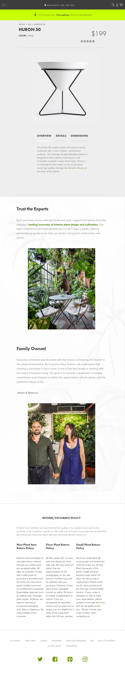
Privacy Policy (54, 645)
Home (22, 24)
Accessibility (71, 645)
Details (61, 135)
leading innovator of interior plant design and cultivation (63, 224)
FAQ (91, 640)
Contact (43, 640)
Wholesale (57, 640)
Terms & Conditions (106, 640)
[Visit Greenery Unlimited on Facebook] (55, 660)
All (29, 24)
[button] (88, 41)
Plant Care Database (76, 640)
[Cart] (121, 5)
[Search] (113, 5)
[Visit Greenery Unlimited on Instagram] (85, 660)
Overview (44, 135)
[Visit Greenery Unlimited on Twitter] (40, 660)
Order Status (30, 640)
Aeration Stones (76, 168)
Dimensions (79, 135)
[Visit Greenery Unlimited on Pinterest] (70, 660)
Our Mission (15, 640)
